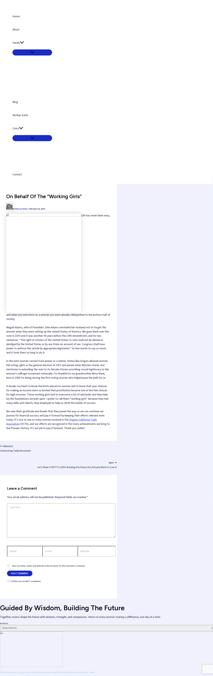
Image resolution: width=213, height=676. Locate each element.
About (15, 30)
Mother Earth (20, 115)
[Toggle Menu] (32, 52)
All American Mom (25, 3)
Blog (15, 102)
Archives (4, 623)
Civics (15, 128)
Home (16, 16)
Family (16, 43)
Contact (17, 174)
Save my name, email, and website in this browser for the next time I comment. (48, 566)
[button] (22, 42)
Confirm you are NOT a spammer (25, 581)
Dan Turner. (89, 672)
